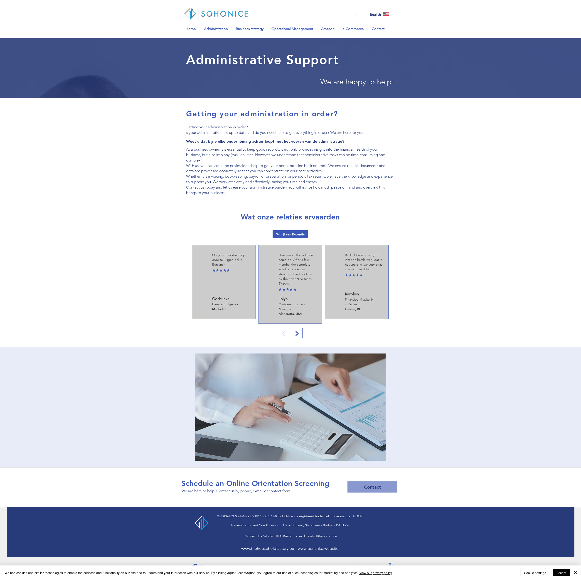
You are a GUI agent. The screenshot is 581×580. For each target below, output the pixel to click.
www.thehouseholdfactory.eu (267, 548)
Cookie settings (535, 572)
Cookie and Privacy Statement (298, 525)
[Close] (575, 572)
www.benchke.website (318, 548)
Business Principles (336, 525)
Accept (561, 572)
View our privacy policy (375, 572)
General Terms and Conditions (252, 525)
